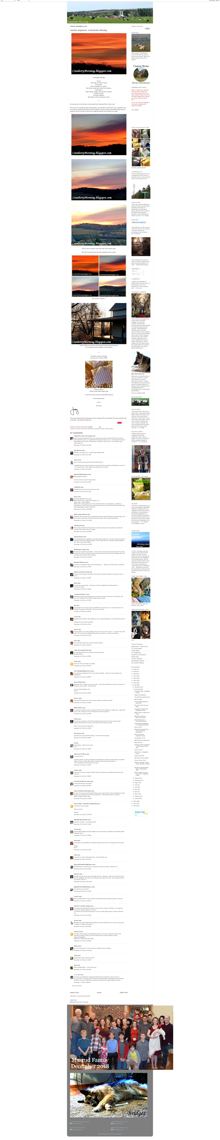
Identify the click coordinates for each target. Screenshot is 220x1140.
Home (99, 992)
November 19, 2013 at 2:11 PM (82, 624)
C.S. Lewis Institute (136, 648)
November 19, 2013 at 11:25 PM (83, 798)
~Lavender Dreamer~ (80, 594)
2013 (134, 685)
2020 (134, 669)
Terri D (76, 829)
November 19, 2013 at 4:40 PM (82, 656)
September (138, 780)
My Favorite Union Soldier (141, 758)
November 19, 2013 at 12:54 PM (83, 557)
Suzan (76, 496)
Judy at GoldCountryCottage (82, 791)
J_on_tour (77, 974)
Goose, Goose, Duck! (140, 760)
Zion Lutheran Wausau (137, 663)
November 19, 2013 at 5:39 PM (82, 702)
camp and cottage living (81, 650)
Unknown (77, 931)
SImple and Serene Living (81, 572)
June (136, 787)
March (137, 794)
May (136, 789)
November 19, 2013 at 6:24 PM (82, 713)
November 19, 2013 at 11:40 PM (83, 814)
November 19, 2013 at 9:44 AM (82, 482)
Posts (135, 271)
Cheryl (76, 719)
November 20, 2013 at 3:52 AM (82, 824)
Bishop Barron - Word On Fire (139, 646)
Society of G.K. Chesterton (138, 654)
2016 (134, 678)
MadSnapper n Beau (80, 549)
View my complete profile (138, 393)
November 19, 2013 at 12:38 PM (83, 531)
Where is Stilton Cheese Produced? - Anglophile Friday (141, 774)
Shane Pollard (78, 682)
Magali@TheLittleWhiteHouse (82, 887)
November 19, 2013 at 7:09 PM (82, 749)
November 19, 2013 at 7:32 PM (82, 765)
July (136, 785)
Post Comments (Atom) (84, 996)
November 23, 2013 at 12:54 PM (83, 950)
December (138, 687)
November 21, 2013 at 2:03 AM (82, 941)
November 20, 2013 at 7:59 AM (82, 835)
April (136, 791)
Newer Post (74, 992)
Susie (75, 583)
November (138, 689)
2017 (134, 676)
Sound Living (135, 656)
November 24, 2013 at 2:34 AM (82, 960)
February (137, 796)
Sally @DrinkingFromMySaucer (83, 864)
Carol (75, 840)
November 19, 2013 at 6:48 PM (82, 737)
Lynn (75, 640)
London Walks (135, 650)
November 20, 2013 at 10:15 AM (83, 881)
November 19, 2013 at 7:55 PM (82, 776)
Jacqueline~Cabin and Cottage (83, 436)
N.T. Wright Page (136, 652)
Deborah (76, 874)
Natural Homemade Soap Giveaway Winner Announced (141, 731)
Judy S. (76, 770)
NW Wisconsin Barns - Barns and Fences (140, 717)
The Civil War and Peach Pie (142, 697)
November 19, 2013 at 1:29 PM (82, 578)
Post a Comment (76, 985)
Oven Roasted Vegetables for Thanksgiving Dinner (141, 724)
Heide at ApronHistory (80, 514)
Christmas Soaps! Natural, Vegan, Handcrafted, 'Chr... (141, 769)
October (137, 778)
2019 (134, 671)
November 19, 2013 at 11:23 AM (83, 520)
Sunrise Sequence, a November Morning (140, 720)
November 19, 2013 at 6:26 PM (82, 728)
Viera (75, 965)
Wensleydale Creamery (137, 660)
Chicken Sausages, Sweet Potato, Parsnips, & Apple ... (141, 764)
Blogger (120, 1134)
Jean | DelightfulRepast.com (82, 671)
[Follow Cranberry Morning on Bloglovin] (138, 223)
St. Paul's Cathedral (136, 658)
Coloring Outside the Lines (82, 781)
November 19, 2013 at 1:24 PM (82, 566)
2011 (134, 803)
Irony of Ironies (138, 749)
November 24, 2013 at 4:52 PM (82, 969)
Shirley (76, 946)
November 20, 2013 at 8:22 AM (82, 859)
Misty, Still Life (138, 742)
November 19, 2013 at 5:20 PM (82, 693)
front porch (77, 428)
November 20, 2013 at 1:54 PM (82, 900)
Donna (76, 460)
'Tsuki (75, 955)
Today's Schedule (139, 755)
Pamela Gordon (78, 536)
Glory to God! (138, 727)
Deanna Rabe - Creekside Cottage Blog (85, 803)
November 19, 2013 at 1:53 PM (82, 589)
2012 (134, 801)
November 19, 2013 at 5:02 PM (82, 665)
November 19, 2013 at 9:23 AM (82, 469)
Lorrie (75, 616)
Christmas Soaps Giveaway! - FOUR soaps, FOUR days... (142, 746)
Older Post (124, 992)
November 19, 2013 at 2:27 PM (82, 635)
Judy (75, 855)
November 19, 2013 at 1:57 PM (82, 600)
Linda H (76, 896)
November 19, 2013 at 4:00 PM (82, 645)
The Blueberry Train (139, 738)
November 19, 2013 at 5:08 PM (82, 677)
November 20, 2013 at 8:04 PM (82, 926)
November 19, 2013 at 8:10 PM (82, 785)
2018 (134, 673)
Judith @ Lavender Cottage (82, 906)
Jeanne (76, 920)
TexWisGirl (77, 487)
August (137, 782)
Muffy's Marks (78, 707)
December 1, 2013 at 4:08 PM (82, 982)
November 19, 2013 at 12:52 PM (83, 544)
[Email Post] (100, 426)
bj (74, 743)
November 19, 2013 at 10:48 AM (83, 509)
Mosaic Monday (86, 418)
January (137, 798)
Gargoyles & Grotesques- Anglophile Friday (141, 709)
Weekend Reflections (85, 420)
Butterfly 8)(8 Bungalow (81, 474)
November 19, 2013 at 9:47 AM (82, 491)
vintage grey (77, 525)
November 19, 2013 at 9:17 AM (82, 454)
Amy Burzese (78, 450)
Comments (137, 274)
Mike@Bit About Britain (81, 819)
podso (76, 629)
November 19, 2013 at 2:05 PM (82, 611)
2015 (134, 680)
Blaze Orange (138, 699)
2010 (134, 805)
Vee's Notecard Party (101, 104)
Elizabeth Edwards (79, 562)
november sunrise (99, 428)
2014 (134, 682)
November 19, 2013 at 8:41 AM (82, 445)
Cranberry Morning (138, 374)
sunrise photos (109, 428)
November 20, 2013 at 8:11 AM (82, 849)
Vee (75, 605)
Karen (75, 661)
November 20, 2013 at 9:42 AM (82, 869)
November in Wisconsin (87, 428)
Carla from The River (80, 754)
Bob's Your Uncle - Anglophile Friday (139, 735)
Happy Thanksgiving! (140, 695)
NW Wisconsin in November (142, 740)
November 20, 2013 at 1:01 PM (82, 891)
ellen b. (76, 698)
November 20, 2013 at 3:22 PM (82, 915)
